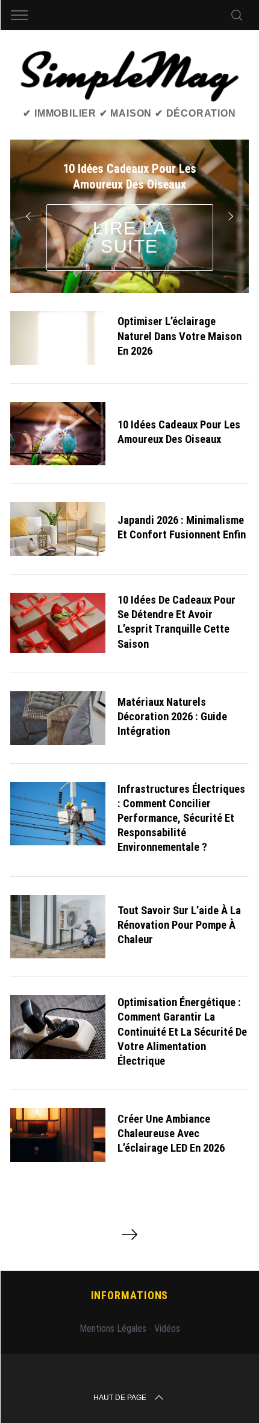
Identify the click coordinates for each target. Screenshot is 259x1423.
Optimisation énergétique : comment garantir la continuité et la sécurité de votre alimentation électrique (182, 1032)
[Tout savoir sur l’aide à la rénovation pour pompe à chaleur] (57, 927)
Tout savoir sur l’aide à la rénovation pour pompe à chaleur (179, 925)
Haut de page (119, 1397)
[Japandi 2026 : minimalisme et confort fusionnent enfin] (57, 529)
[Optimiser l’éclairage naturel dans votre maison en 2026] (57, 338)
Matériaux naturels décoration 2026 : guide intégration (172, 716)
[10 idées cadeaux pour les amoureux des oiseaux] (57, 433)
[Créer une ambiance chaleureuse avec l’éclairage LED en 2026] (57, 1135)
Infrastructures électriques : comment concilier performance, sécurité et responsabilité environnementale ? (181, 818)
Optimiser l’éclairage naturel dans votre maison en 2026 (179, 336)
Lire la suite (130, 237)
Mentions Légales (113, 1328)
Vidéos (167, 1328)
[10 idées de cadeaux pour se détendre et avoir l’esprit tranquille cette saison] (57, 623)
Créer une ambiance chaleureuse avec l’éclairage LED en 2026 (171, 1133)
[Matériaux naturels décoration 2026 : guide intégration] (57, 718)
